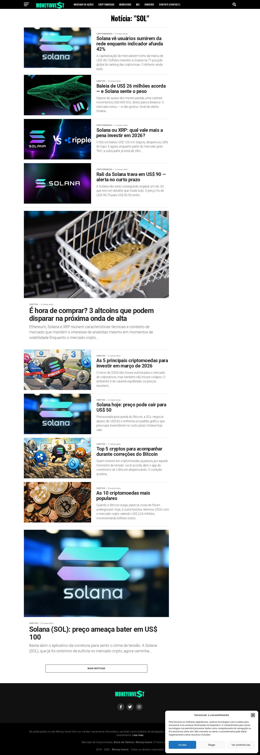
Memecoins (125, 4)
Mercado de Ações (83, 4)
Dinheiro (149, 4)
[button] (253, 715)
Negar (211, 744)
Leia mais (138, 735)
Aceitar (182, 744)
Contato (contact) (169, 4)
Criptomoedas (106, 4)
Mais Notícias (96, 668)
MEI (138, 4)
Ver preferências (241, 744)
